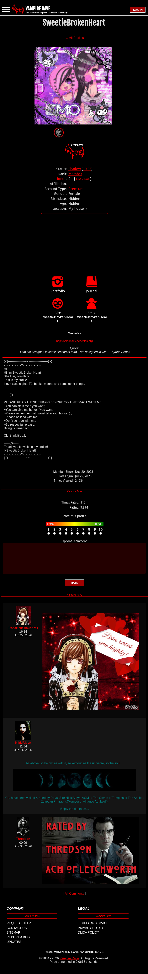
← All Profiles (74, 37)
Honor (61, 179)
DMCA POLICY (88, 932)
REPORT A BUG (18, 937)
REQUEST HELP (19, 923)
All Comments (74, 893)
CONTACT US (17, 928)
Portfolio (57, 291)
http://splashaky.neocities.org (74, 341)
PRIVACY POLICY (91, 928)
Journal (91, 291)
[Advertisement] (74, 241)
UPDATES (14, 941)
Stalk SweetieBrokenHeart (91, 317)
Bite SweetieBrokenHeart (57, 317)
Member (75, 174)
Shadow (74, 169)
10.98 (87, 169)
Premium (75, 189)
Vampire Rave (69, 958)
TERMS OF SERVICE (93, 923)
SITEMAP (13, 932)
